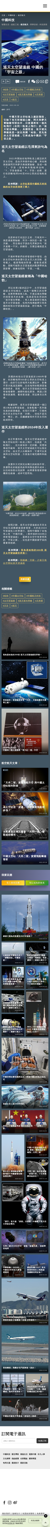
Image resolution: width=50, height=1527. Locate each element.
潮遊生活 (24, 1454)
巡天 (15, 99)
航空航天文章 (10, 763)
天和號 (39, 94)
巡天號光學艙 (25, 94)
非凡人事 (41, 1454)
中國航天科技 (34, 89)
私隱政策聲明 (28, 1513)
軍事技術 (34, 24)
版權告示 (16, 1513)
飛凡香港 (16, 697)
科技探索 (43, 24)
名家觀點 (24, 1459)
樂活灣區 (6, 697)
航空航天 (21, 15)
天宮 (6, 99)
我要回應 (25, 579)
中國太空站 (18, 89)
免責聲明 (41, 1513)
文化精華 (6, 1459)
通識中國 (6, 744)
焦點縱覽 (15, 1459)
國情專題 (32, 1459)
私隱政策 (11, 1523)
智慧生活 (5, 24)
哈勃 (6, 89)
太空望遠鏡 (9, 94)
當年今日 (16, 744)
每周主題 (6, 1463)
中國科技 (11, 15)
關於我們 (6, 1513)
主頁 (3, 15)
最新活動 (24, 1463)
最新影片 (15, 1463)
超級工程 (15, 24)
